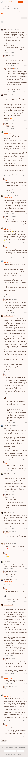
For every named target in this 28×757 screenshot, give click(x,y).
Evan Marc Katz (7, 579)
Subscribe (20, 1)
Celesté (5, 604)
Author (7, 56)
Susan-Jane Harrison (8, 695)
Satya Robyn (6, 228)
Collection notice (22, 747)
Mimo (5, 131)
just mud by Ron (7, 676)
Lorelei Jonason (7, 29)
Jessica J (5, 94)
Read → (2, 13)
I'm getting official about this (9, 7)
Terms (16, 747)
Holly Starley (10, 68)
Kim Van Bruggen (8, 425)
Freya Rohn (6, 512)
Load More (4, 740)
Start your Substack (10, 751)
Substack (8, 754)
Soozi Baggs (6, 473)
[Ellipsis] (26, 29)
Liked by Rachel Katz (8, 30)
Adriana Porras (7, 543)
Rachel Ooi (6, 315)
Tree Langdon (7, 261)
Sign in (25, 1)
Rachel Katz (4, 8)
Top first (24, 18)
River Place (6, 561)
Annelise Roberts (7, 195)
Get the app (20, 751)
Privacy (12, 747)
